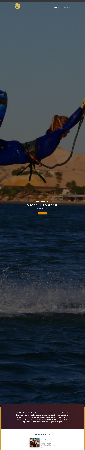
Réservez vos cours (65, 4)
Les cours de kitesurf (46, 4)
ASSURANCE (56, 4)
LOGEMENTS (56, 7)
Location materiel (65, 7)
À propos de (36, 4)
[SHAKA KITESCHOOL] (17, 6)
